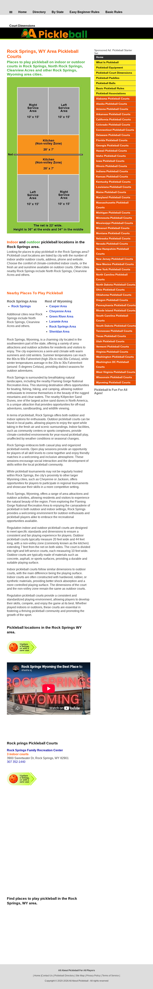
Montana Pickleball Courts (113, 233)
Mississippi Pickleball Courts (114, 223)
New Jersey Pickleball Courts (114, 258)
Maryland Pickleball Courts (113, 197)
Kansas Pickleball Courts (112, 176)
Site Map (80, 975)
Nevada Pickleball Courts (112, 243)
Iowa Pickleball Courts (110, 160)
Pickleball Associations (111, 93)
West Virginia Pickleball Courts (115, 372)
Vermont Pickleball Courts (112, 346)
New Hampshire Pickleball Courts (112, 251)
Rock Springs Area (62, 326)
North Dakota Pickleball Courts (115, 284)
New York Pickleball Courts (113, 269)
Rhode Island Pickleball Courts (115, 310)
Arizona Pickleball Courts (112, 109)
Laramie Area (58, 321)
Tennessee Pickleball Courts (114, 330)
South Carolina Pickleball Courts (112, 318)
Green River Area (61, 316)
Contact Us (47, 975)
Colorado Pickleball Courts (113, 124)
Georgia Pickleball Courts (112, 145)
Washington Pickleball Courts (115, 356)
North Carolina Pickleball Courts (112, 277)
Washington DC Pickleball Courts (112, 364)
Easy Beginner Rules (84, 12)
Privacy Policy (93, 975)
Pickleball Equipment (109, 67)
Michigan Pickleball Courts (113, 212)
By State (58, 12)
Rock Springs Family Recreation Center (35, 750)
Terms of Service (110, 975)
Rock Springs (21, 306)
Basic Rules (113, 12)
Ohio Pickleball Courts (110, 289)
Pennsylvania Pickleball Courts (116, 305)
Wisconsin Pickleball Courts (114, 377)
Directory (39, 12)
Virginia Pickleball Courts (112, 351)
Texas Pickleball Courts (111, 336)
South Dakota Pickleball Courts (116, 325)
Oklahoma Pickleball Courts (113, 294)
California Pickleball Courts (113, 119)
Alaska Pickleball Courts (111, 103)
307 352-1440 (16, 761)
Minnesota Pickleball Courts (114, 217)
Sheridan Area (59, 331)
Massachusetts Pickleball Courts (112, 205)
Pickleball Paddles (107, 77)
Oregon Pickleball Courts (112, 300)
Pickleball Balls (105, 83)
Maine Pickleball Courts (111, 192)
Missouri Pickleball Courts (112, 228)
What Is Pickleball (107, 62)
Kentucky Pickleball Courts (113, 181)
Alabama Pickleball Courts (112, 98)
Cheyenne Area (60, 311)
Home (22, 12)
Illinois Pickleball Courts (111, 166)
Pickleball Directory (64, 975)
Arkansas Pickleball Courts (113, 114)
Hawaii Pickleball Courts (111, 150)
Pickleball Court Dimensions (114, 72)
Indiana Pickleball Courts (112, 171)
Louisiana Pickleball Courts (113, 186)
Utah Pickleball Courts (110, 341)
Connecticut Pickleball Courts (115, 129)
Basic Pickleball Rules (110, 88)
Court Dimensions (22, 25)
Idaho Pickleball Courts (111, 155)
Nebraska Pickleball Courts (113, 238)
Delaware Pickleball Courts (113, 135)
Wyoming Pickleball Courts (113, 382)
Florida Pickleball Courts (111, 140)
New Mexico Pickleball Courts (115, 264)
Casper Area (58, 306)
